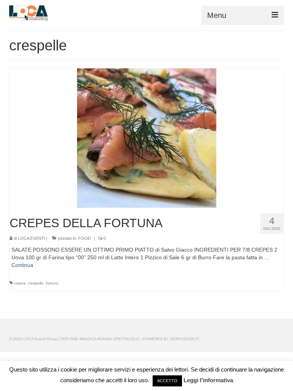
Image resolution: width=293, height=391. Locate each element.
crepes (20, 283)
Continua (22, 265)
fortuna (52, 283)
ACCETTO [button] (167, 380)
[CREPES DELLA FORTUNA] (146, 137)
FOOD (84, 238)
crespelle (35, 283)
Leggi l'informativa (208, 380)
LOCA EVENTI (31, 238)
